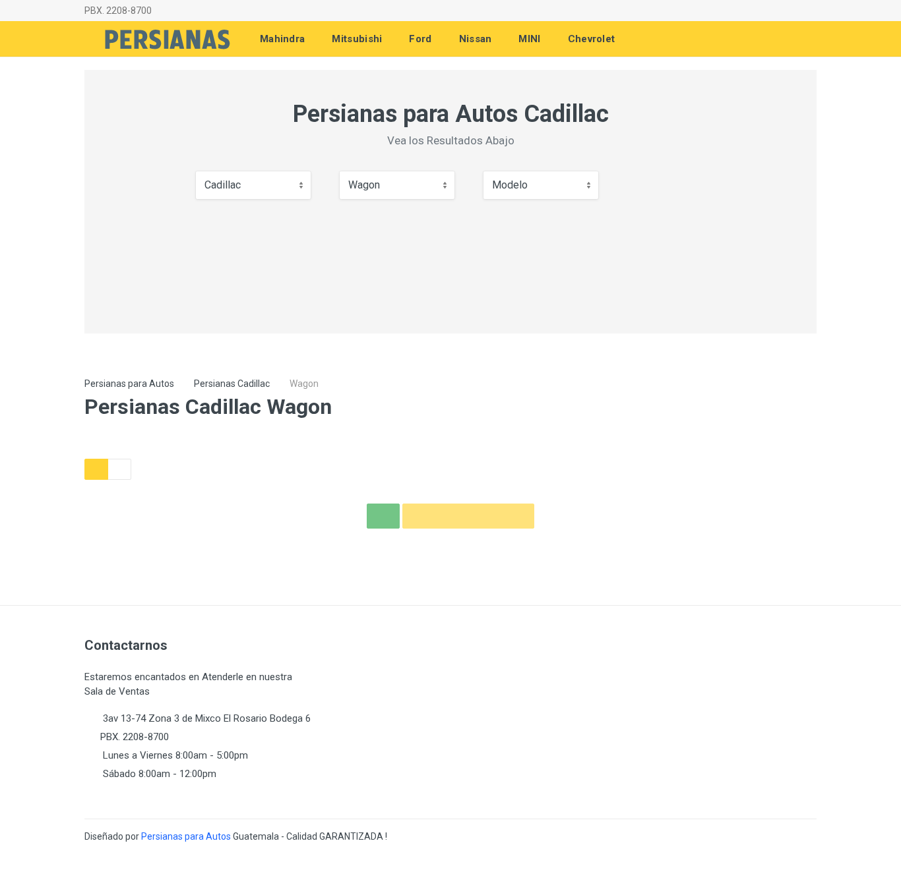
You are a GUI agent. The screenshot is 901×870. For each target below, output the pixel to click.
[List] (119, 469)
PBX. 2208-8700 (118, 10)
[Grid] (96, 469)
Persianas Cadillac (232, 383)
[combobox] (253, 185)
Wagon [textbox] (364, 185)
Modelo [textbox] (510, 185)
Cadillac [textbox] (222, 185)
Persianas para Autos (129, 383)
